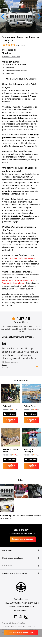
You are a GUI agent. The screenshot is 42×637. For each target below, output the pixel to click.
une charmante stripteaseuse (22, 258)
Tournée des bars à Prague (14, 283)
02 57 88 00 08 (27, 534)
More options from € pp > (11, 57)
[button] (2, 16)
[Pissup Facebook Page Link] (16, 617)
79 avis (22, 45)
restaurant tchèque (10, 280)
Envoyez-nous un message (22, 539)
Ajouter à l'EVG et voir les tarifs (21, 633)
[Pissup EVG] (21, 4)
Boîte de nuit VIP (28, 280)
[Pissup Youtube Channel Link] (21, 617)
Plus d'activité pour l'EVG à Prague (21, 79)
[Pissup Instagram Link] (26, 617)
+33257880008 (10, 603)
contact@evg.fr (21, 610)
